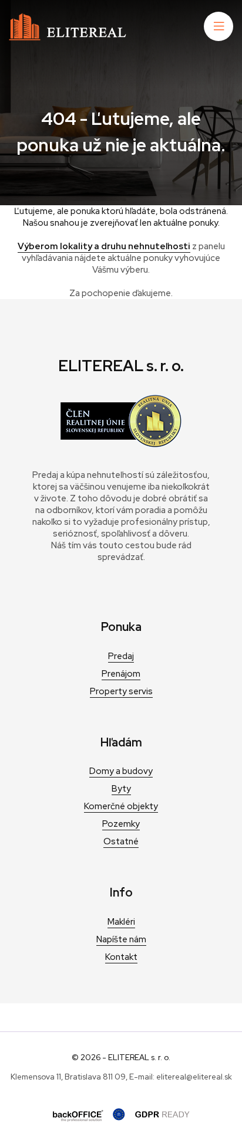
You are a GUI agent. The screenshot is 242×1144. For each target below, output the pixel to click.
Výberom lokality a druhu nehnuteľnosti (104, 246)
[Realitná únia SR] (121, 444)
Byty (121, 789)
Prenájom (121, 674)
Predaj (121, 656)
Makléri (121, 922)
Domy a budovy (121, 771)
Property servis (121, 691)
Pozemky (121, 824)
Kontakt (121, 957)
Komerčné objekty (121, 806)
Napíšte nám (121, 939)
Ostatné (121, 841)
